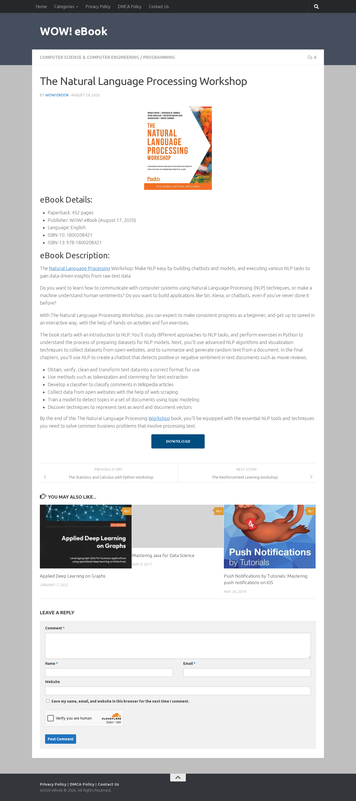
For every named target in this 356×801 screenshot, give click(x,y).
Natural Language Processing (79, 268)
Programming (159, 57)
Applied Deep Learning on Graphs (73, 575)
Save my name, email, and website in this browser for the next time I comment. (120, 701)
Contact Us (159, 6)
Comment (55, 628)
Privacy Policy (98, 6)
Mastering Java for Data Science (163, 555)
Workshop (159, 418)
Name (51, 663)
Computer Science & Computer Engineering (89, 57)
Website (52, 682)
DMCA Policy (130, 6)
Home (41, 6)
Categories (64, 6)
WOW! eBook (73, 31)
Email (189, 663)
